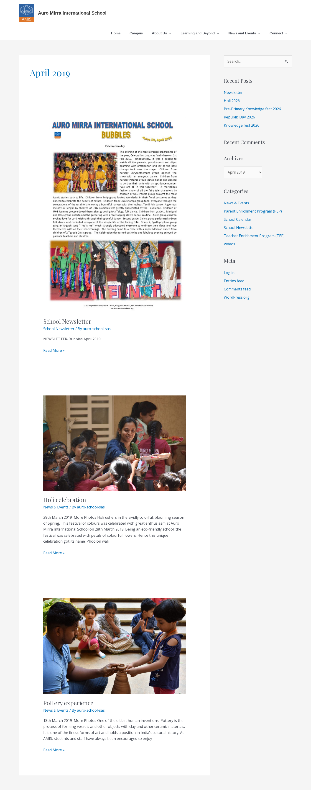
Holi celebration (64, 500)
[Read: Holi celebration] (114, 442)
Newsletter (233, 92)
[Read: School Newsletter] (114, 210)
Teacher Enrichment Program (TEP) (254, 235)
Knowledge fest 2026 (241, 125)
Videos (229, 243)
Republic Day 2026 (239, 117)
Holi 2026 (232, 100)
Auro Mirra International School (72, 12)
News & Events (56, 507)
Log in (229, 272)
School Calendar (237, 219)
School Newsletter (67, 321)
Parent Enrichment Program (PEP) (253, 211)
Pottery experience (68, 703)
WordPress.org (237, 297)
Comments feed (237, 289)
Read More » (54, 350)
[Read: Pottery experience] (114, 645)
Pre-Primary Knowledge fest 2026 (252, 108)
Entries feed (234, 280)
